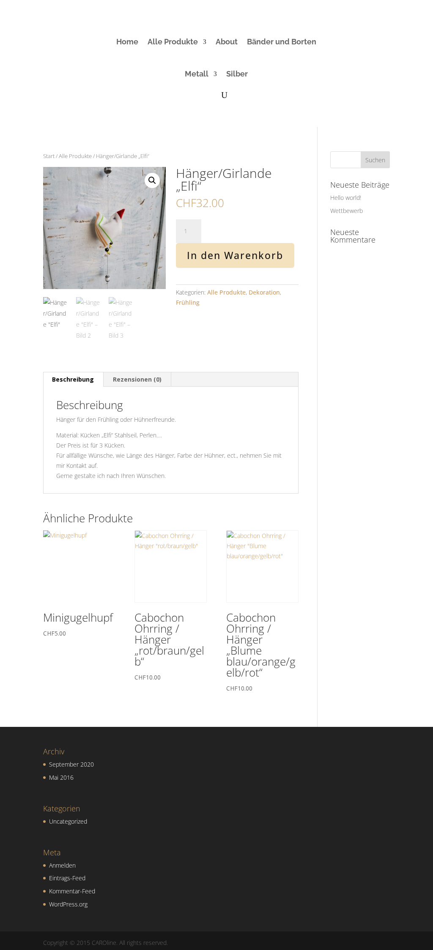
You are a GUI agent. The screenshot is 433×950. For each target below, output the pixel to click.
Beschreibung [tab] (73, 379)
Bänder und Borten (281, 41)
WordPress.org (68, 904)
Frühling (188, 302)
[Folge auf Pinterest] (378, 32)
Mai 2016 (61, 777)
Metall (196, 73)
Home (127, 41)
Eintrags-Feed (67, 878)
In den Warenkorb (235, 255)
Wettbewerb (346, 211)
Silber (237, 73)
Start (49, 156)
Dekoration (264, 292)
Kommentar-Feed (72, 891)
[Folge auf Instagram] (361, 32)
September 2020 (71, 764)
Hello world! (345, 198)
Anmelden (62, 865)
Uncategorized (68, 821)
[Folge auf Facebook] (344, 32)
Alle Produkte (173, 41)
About (227, 41)
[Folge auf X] (363, 49)
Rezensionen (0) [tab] (137, 379)
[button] (152, 180)
